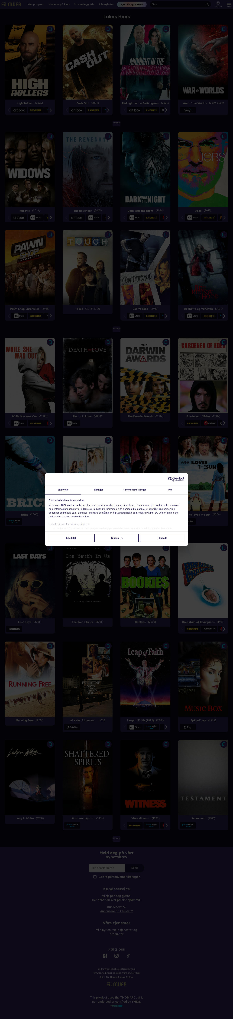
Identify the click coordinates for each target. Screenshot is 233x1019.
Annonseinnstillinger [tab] (134, 489)
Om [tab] (170, 489)
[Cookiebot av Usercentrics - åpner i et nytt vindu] (170, 479)
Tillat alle (162, 538)
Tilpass (115, 538)
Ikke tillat (71, 538)
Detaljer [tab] (98, 489)
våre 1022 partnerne (67, 505)
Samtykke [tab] (63, 489)
